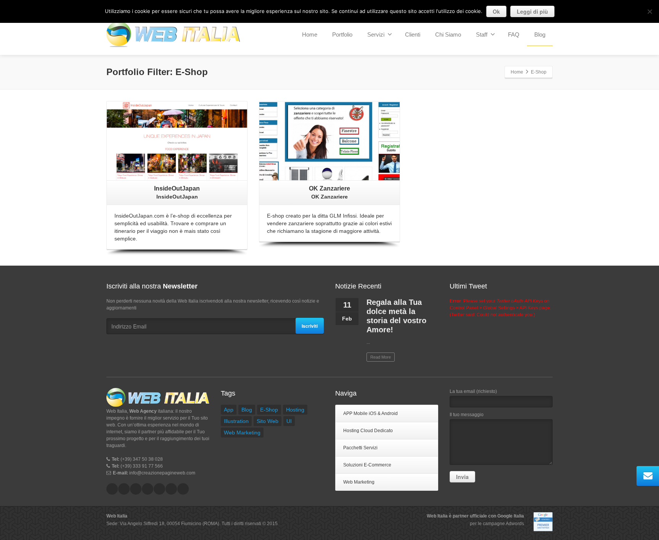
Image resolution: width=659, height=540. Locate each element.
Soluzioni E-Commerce (367, 465)
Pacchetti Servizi (360, 447)
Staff (481, 34)
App (228, 410)
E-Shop (269, 410)
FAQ (513, 34)
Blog (539, 34)
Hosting (295, 410)
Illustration (236, 421)
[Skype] (159, 489)
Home (309, 34)
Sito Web (267, 421)
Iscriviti (310, 325)
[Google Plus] (147, 489)
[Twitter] (124, 489)
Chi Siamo (448, 34)
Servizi (375, 34)
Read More (380, 357)
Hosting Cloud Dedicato (368, 430)
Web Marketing (242, 432)
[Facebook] (112, 489)
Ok (496, 11)
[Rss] (183, 489)
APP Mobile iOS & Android (370, 413)
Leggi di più (532, 11)
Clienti (412, 34)
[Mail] (171, 489)
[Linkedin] (135, 489)
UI (289, 421)
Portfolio (342, 34)
